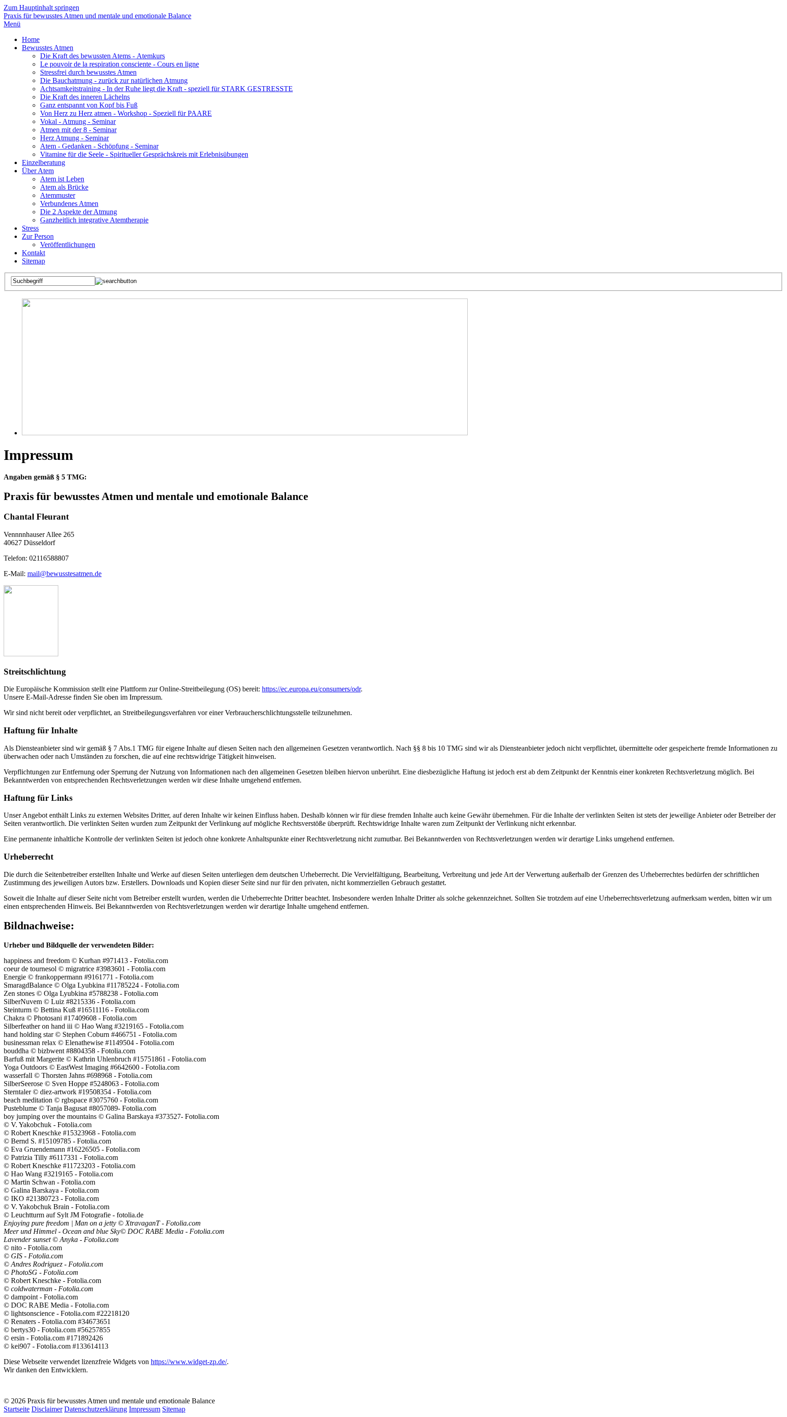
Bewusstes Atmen (47, 48)
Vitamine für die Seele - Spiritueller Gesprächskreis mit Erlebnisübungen (144, 154)
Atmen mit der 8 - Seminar (78, 130)
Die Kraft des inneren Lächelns (85, 97)
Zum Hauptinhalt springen (41, 7)
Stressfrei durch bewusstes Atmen (88, 72)
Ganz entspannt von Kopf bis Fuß (89, 105)
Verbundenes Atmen (69, 203)
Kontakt (33, 253)
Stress (30, 228)
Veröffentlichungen (67, 244)
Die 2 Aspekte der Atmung (78, 212)
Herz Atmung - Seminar (74, 138)
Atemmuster (57, 195)
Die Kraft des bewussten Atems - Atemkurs (102, 56)
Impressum (144, 1409)
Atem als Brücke (64, 187)
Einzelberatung (43, 162)
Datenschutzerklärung (95, 1409)
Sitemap (33, 261)
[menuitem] (402, 40)
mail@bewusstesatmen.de (64, 573)
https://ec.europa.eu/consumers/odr (311, 689)
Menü (12, 24)
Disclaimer (46, 1409)
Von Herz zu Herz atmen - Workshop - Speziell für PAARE (126, 113)
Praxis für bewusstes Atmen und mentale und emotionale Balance (97, 16)
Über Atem (38, 171)
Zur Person (38, 236)
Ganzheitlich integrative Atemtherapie (94, 220)
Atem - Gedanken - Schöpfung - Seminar (99, 146)
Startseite (17, 1409)
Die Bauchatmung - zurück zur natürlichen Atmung (114, 80)
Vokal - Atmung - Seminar (78, 121)
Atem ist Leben (62, 179)
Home (31, 39)
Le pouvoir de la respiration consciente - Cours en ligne (119, 64)
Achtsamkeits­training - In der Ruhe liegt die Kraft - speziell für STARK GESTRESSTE (166, 89)
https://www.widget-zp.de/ (189, 1361)
